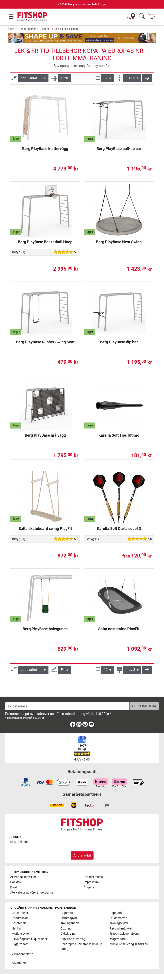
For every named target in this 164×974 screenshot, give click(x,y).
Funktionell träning (73, 939)
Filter (64, 78)
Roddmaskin (20, 918)
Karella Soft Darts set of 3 (119, 528)
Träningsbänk (70, 923)
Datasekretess (93, 877)
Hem (11, 28)
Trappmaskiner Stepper (125, 933)
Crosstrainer (20, 913)
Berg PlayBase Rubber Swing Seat (45, 342)
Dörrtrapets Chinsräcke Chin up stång (81, 946)
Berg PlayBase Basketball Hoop (45, 242)
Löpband (116, 913)
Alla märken (19, 963)
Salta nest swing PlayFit (118, 629)
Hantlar (17, 928)
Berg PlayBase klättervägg (45, 148)
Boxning (66, 928)
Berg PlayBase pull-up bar (119, 148)
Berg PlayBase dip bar (119, 342)
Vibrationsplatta (22, 954)
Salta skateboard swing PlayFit (45, 528)
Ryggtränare (20, 944)
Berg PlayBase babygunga (45, 629)
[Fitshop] (32, 16)
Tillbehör (45, 28)
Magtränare (118, 939)
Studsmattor (118, 918)
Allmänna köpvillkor (23, 877)
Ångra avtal (82, 855)
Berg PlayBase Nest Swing (119, 242)
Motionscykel (20, 933)
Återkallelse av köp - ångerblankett (33, 892)
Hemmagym (69, 918)
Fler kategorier (27, 28)
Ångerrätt (90, 887)
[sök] (142, 16)
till (19, 842)
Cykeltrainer (68, 933)
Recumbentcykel (121, 928)
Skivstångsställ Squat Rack (30, 939)
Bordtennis (19, 923)
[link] (72, 725)
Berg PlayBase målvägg (45, 435)
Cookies (15, 882)
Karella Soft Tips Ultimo (118, 435)
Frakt (13, 887)
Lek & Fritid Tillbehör (67, 28)
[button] (147, 78)
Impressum (91, 882)
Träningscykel (119, 923)
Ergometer (68, 913)
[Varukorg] (153, 16)
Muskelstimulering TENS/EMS (129, 944)
